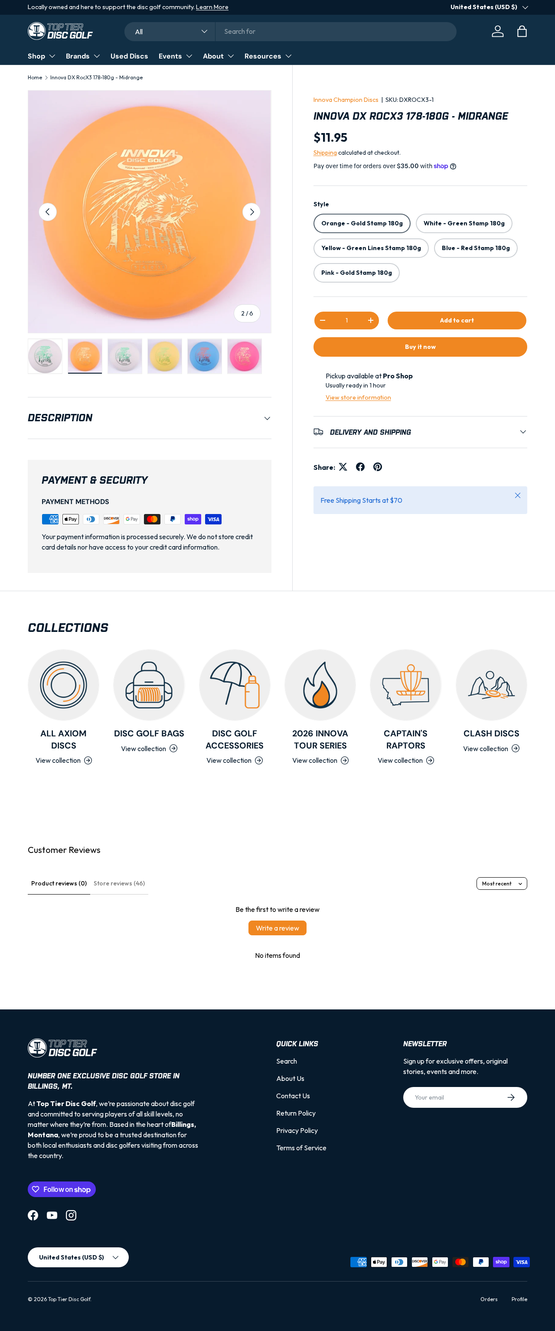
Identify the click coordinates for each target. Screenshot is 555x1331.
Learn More (212, 7)
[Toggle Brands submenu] (96, 56)
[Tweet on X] (343, 466)
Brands (78, 56)
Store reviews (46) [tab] (119, 883)
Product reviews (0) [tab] (59, 883)
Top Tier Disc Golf (69, 1299)
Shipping (325, 152)
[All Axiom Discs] (63, 685)
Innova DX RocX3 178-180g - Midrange (96, 77)
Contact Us (293, 1095)
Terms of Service (301, 1147)
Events (170, 56)
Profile (519, 1299)
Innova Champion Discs (346, 100)
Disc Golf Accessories (235, 739)
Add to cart (457, 320)
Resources (263, 56)
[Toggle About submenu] (230, 56)
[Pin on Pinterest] (377, 466)
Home (35, 77)
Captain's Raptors (406, 739)
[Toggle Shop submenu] (52, 56)
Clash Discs (491, 733)
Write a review (277, 928)
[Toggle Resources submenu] (288, 56)
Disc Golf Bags (149, 733)
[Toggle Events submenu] (189, 56)
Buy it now (420, 346)
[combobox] (290, 31)
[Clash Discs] (491, 685)
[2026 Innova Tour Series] (320, 685)
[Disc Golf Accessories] (234, 685)
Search (286, 1061)
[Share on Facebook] (360, 466)
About (213, 56)
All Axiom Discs (63, 739)
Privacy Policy (297, 1130)
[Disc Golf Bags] (149, 685)
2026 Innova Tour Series (320, 739)
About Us (290, 1078)
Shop (36, 56)
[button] (522, 31)
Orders (489, 1299)
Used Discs (129, 56)
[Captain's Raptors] (405, 685)
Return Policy (296, 1113)
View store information (358, 397)
